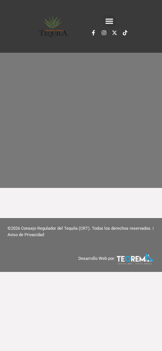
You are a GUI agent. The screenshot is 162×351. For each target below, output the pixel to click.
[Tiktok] (125, 32)
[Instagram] (104, 32)
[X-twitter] (114, 32)
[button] (109, 21)
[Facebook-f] (93, 32)
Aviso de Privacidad (26, 234)
